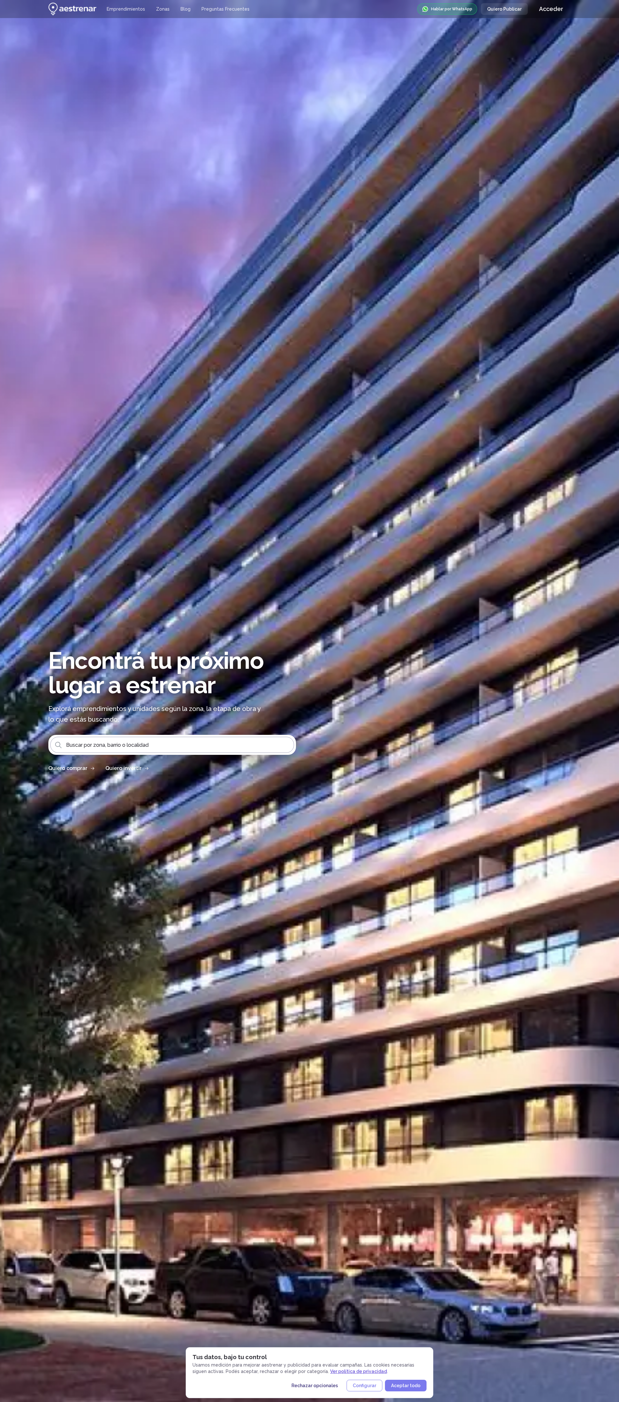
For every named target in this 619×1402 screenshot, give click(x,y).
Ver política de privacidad (358, 1371)
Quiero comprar (67, 768)
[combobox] (172, 745)
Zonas (163, 9)
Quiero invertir (123, 768)
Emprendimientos (126, 9)
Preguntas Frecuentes (225, 9)
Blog (186, 9)
